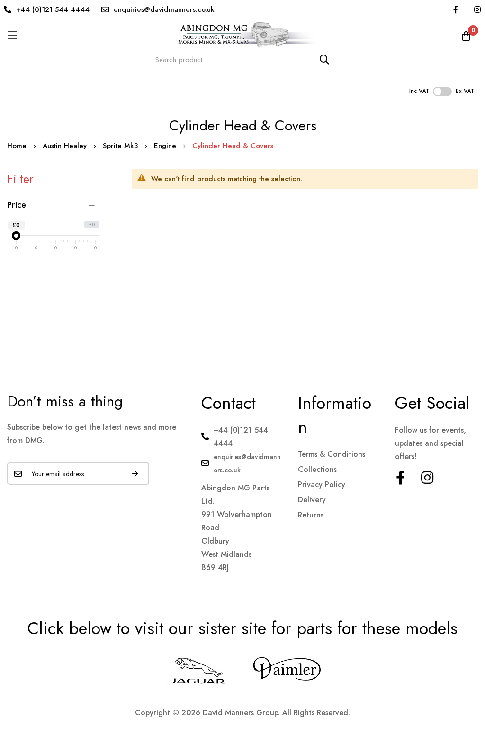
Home (18, 145)
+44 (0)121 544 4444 (53, 9)
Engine (166, 145)
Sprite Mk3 (121, 145)
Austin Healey (66, 145)
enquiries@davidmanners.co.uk (164, 9)
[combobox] (242, 59)
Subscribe (135, 473)
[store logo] (242, 35)
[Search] (324, 59)
